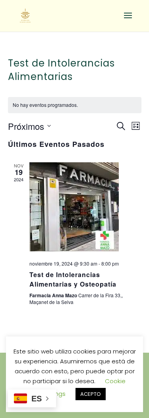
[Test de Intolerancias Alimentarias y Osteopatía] (85, 208)
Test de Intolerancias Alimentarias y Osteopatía (72, 279)
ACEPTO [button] (90, 394)
